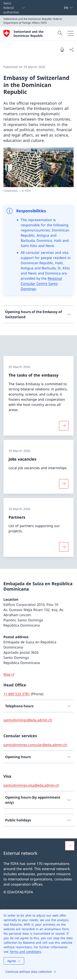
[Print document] (62, 49)
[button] (69, 845)
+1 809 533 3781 (16, 694)
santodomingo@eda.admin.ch (27, 720)
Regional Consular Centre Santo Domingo (41, 283)
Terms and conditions (25, 952)
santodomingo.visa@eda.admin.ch (31, 785)
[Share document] (71, 49)
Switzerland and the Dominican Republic (28, 33)
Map (7, 674)
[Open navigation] (70, 33)
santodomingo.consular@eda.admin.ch (35, 744)
